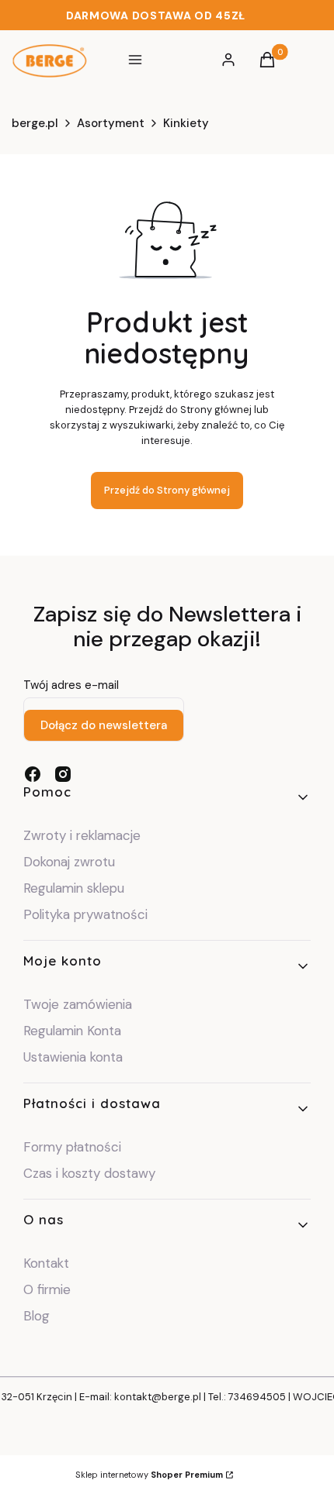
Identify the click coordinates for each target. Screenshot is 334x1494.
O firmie (47, 1289)
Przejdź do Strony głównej (167, 490)
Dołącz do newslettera (103, 725)
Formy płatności (72, 1146)
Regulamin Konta (72, 1030)
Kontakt (46, 1263)
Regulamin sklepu (73, 888)
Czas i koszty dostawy (89, 1173)
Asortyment (110, 123)
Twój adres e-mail (71, 685)
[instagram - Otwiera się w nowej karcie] (63, 774)
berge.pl (35, 123)
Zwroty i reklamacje (82, 835)
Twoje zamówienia (77, 1004)
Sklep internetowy (149, 1474)
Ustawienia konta (73, 1056)
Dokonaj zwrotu (71, 861)
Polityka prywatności (85, 914)
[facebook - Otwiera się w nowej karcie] (32, 774)
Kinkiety (186, 123)
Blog (36, 1315)
